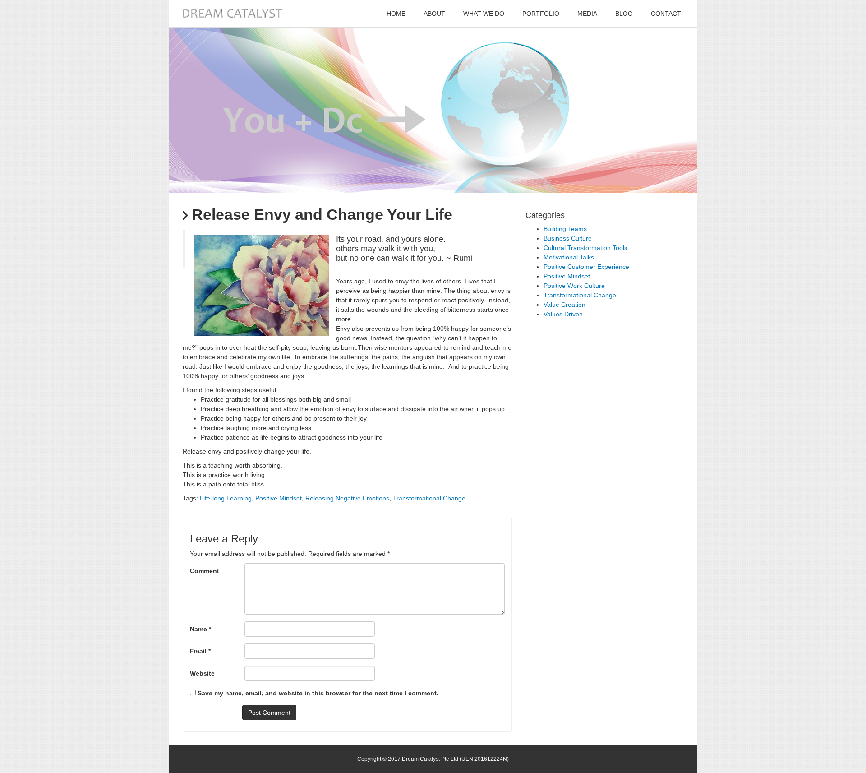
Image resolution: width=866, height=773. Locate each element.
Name (200, 629)
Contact (666, 13)
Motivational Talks (569, 257)
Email (200, 651)
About (434, 13)
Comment (204, 570)
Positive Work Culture (574, 285)
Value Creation (564, 304)
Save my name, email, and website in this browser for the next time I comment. (318, 693)
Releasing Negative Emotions (347, 498)
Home (396, 13)
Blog (624, 13)
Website (202, 673)
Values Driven (563, 314)
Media (587, 13)
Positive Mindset (278, 498)
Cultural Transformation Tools (585, 247)
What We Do (483, 13)
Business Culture (568, 238)
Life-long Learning (226, 498)
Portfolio (540, 13)
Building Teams (565, 228)
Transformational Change (429, 498)
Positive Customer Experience (586, 266)
